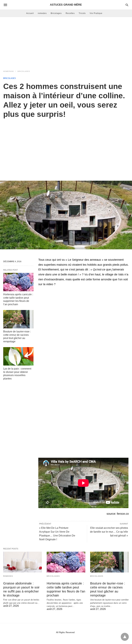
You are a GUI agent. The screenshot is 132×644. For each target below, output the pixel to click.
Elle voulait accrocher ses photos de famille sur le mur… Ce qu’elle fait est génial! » (109, 532)
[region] (66, 146)
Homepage (8, 71)
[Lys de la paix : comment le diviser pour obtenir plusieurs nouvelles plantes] (18, 356)
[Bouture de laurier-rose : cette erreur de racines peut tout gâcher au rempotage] (18, 319)
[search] (127, 5)
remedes (42, 13)
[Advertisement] (66, 42)
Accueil (30, 13)
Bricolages (56, 13)
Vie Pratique (96, 13)
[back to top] (125, 637)
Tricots (82, 13)
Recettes (70, 13)
